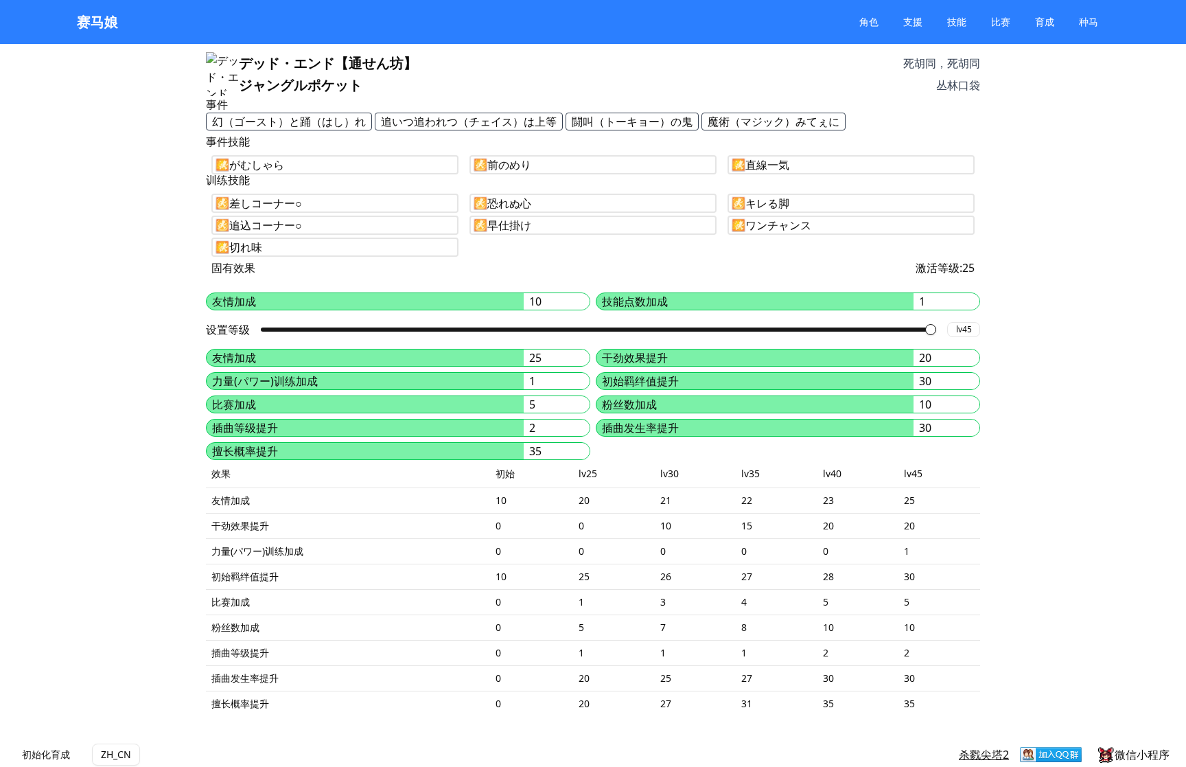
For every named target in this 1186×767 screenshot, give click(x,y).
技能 (956, 21)
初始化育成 (46, 754)
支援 (912, 21)
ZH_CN (116, 754)
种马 (1088, 21)
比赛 (1000, 21)
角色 (869, 21)
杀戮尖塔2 (984, 754)
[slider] (930, 329)
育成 (1044, 21)
